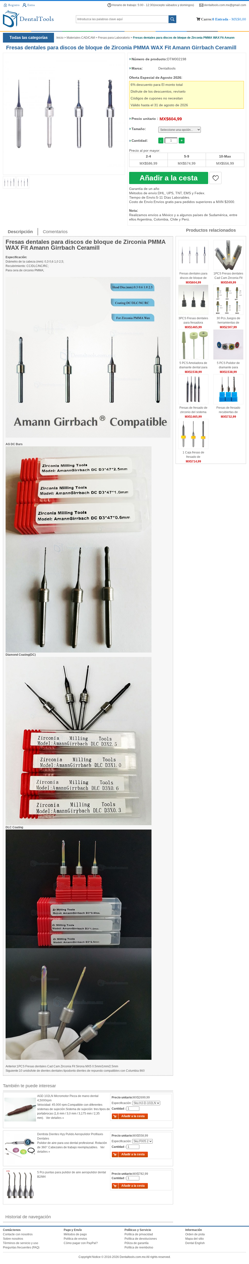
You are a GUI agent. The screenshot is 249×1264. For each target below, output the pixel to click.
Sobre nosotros (13, 1238)
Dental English (195, 1243)
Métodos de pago (75, 1234)
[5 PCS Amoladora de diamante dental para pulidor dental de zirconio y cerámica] (193, 358)
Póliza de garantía (136, 1243)
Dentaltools (167, 68)
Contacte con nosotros (18, 1234)
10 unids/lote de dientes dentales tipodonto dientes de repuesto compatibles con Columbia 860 (82, 1070)
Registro (14, 5)
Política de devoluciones (140, 1238)
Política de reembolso (138, 1247)
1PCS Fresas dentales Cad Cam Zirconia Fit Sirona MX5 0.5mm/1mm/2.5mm (67, 1066)
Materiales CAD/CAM (81, 37)
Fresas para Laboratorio (114, 37)
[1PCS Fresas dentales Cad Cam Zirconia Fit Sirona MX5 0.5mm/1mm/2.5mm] (228, 269)
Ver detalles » (55, 1118)
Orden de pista (195, 1234)
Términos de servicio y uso (20, 1243)
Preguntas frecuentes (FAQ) (21, 1247)
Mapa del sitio (194, 1238)
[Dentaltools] (39, 19)
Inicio (59, 37)
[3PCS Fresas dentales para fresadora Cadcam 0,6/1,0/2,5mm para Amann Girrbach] (193, 314)
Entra (31, 5)
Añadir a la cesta (169, 178)
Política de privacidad (138, 1234)
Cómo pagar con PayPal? (81, 1243)
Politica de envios (75, 1238)
